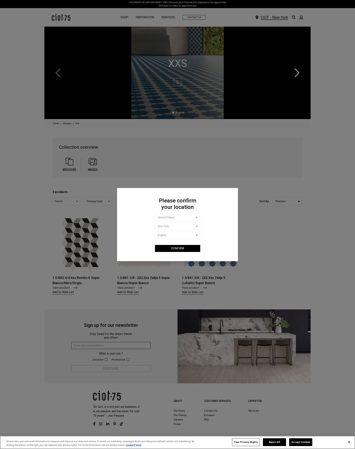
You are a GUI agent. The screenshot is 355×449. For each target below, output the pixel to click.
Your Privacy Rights (246, 442)
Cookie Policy (133, 445)
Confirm (177, 248)
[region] (177, 442)
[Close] (349, 442)
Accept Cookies (300, 442)
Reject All (274, 442)
